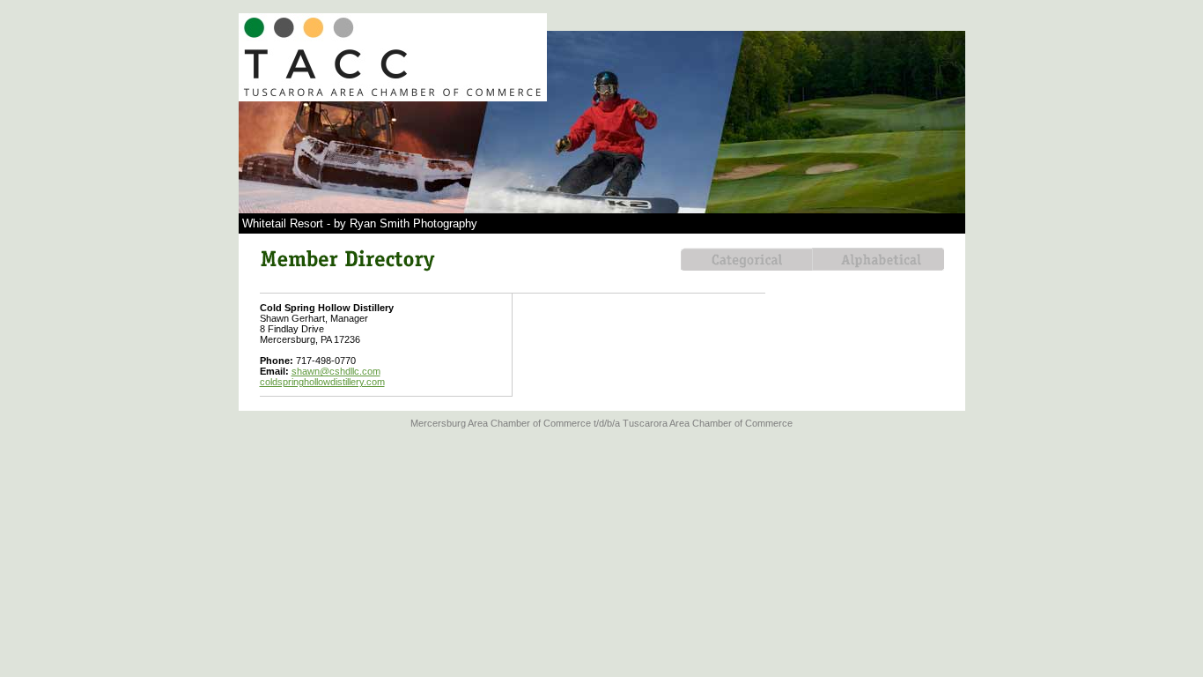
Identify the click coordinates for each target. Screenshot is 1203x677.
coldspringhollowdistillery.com (322, 381)
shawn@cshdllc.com (336, 371)
